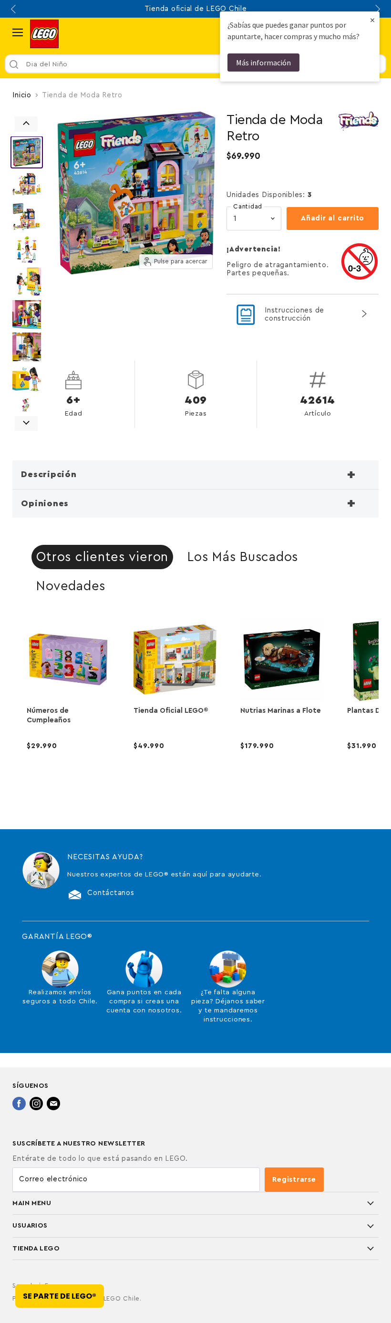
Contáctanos (110, 892)
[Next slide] (377, 9)
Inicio (21, 95)
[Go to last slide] (14, 9)
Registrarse (294, 1179)
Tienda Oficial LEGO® (171, 710)
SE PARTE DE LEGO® (59, 1296)
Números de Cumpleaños (49, 715)
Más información (263, 62)
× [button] (372, 20)
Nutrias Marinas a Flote (280, 710)
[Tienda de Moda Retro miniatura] (26, 152)
